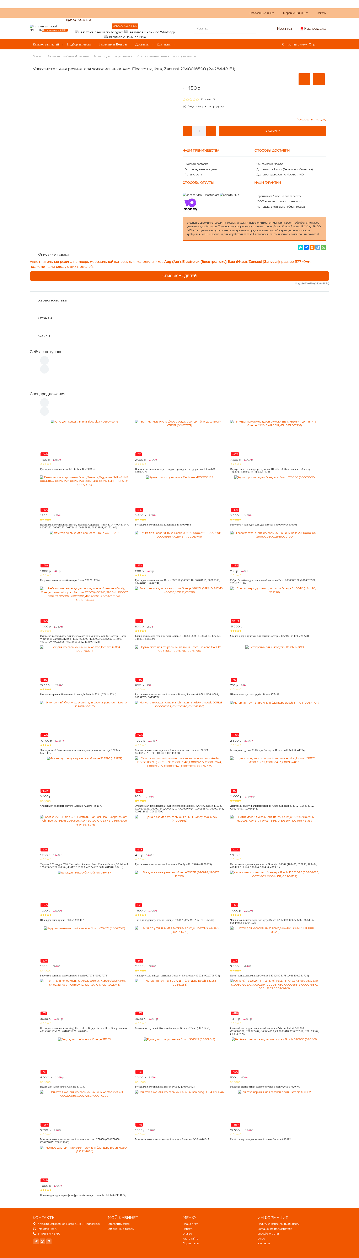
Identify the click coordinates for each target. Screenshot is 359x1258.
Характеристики (52, 300)
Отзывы (45, 318)
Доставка (142, 44)
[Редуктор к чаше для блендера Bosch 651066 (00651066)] (274, 493)
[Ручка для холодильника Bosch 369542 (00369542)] (179, 1056)
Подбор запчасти (79, 44)
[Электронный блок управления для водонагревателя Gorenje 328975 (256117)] (84, 719)
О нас (107, 13)
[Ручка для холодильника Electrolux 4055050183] (179, 493)
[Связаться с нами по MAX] (49, 1241)
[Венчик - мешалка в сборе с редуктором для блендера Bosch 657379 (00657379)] (179, 438)
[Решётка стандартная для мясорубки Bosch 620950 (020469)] (274, 1056)
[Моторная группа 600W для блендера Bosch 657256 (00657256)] (179, 997)
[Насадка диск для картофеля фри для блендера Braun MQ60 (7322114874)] (84, 1164)
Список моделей (179, 276)
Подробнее (92, 1224)
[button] (304, 79)
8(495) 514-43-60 (79, 20)
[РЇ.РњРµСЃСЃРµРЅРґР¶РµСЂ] (300, 247)
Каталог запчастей (46, 44)
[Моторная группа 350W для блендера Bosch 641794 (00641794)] (274, 719)
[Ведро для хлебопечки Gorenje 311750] (84, 1056)
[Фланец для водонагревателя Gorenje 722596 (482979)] (84, 774)
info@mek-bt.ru (47, 1229)
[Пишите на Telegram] (99, 32)
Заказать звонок (125, 26)
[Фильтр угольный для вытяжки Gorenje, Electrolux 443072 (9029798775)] (179, 944)
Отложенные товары (121, 1229)
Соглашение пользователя (275, 1229)
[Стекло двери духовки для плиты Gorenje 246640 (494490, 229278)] (274, 605)
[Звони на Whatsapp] (149, 32)
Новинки (284, 28)
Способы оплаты (268, 1233)
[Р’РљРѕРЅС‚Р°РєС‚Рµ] (306, 247)
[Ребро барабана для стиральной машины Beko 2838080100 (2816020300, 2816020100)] (274, 549)
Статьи (137, 13)
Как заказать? (89, 13)
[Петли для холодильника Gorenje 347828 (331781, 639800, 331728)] (274, 944)
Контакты (164, 44)
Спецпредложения (47, 394)
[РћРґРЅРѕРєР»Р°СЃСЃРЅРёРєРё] (312, 247)
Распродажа (315, 28)
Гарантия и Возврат (113, 44)
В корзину (273, 130)
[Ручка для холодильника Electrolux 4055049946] (84, 438)
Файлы (44, 336)
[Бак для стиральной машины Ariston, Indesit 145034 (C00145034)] (84, 663)
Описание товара (53, 254)
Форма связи (191, 1243)
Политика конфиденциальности (279, 1224)
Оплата (122, 13)
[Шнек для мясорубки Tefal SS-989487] (84, 889)
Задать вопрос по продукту (206, 106)
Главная (38, 56)
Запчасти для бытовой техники (68, 56)
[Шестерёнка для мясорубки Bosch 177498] (274, 663)
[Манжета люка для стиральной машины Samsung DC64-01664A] (179, 1108)
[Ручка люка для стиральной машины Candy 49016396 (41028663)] (179, 833)
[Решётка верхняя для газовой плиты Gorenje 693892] (274, 1108)
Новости (188, 1229)
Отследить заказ (118, 1224)
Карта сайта (190, 1238)
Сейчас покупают (46, 351)
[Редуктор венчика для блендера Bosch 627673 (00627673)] (84, 944)
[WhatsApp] (323, 247)
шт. (262, 13)
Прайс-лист (190, 1224)
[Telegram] (317, 247)
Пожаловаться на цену (311, 119)
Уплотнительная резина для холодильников (166, 56)
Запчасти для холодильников (112, 56)
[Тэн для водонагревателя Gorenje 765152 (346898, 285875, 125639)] (179, 889)
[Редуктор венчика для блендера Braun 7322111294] (84, 549)
